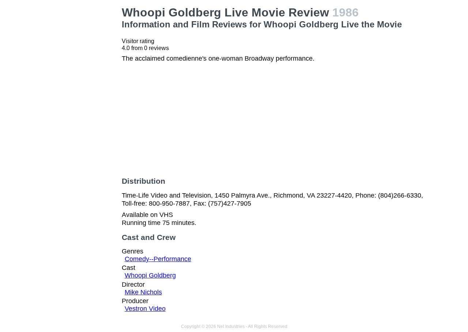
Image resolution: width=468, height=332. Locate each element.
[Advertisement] (82, 115)
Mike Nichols (143, 292)
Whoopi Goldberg (150, 275)
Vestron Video (145, 308)
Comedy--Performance (158, 259)
